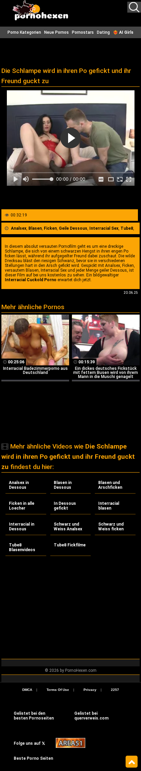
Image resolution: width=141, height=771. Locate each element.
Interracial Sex (103, 228)
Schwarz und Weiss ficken (111, 526)
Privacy (90, 690)
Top (132, 762)
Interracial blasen (108, 506)
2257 (115, 690)
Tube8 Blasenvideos (22, 547)
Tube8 (126, 228)
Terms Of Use (58, 690)
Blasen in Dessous (63, 485)
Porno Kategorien (24, 32)
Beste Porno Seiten (33, 758)
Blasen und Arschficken (110, 485)
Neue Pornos (56, 32)
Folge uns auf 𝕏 (29, 743)
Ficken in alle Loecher (21, 506)
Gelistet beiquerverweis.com (91, 716)
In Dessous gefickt (65, 506)
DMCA (27, 690)
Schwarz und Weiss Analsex (68, 526)
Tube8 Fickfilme (70, 545)
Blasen (35, 228)
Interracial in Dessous (21, 526)
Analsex (18, 228)
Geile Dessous (73, 228)
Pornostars (83, 32)
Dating (103, 32)
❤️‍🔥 (123, 32)
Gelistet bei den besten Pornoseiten (34, 716)
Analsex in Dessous (19, 485)
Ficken (50, 228)
